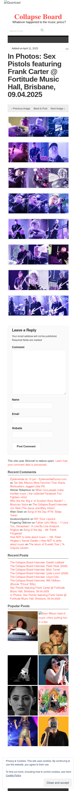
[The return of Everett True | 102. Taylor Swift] (23, 731)
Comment (18, 347)
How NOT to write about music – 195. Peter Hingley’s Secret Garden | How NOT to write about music (35, 540)
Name (15, 399)
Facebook (54, 28)
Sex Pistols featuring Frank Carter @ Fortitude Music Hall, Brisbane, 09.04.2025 (37, 589)
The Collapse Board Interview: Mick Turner (35, 569)
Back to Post (40, 108)
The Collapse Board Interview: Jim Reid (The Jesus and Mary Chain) (39, 506)
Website (17, 428)
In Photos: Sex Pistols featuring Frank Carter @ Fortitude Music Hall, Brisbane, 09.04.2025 (38, 596)
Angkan (14, 530)
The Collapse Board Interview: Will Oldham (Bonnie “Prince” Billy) (35, 582)
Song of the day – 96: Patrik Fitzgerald (33, 531)
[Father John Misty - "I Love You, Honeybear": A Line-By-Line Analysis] (54, 701)
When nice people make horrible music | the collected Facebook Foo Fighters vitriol (37, 493)
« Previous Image (20, 108)
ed (67, 48)
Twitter (49, 28)
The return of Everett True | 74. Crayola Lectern (37, 546)
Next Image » (58, 108)
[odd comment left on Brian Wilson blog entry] (23, 626)
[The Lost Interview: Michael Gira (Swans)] (54, 731)
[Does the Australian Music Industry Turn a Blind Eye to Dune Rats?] (23, 670)
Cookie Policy (13, 775)
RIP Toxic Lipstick (45, 519)
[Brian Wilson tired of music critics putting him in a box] (54, 617)
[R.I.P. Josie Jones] (23, 701)
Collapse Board (38, 16)
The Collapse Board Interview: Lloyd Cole (34, 577)
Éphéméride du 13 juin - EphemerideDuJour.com (38, 479)
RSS (65, 28)
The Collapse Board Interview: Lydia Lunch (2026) (39, 573)
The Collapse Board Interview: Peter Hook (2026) (38, 566)
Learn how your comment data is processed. (37, 462)
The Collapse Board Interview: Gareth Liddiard (37, 562)
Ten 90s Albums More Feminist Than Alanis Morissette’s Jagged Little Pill (37, 484)
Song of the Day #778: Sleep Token (35, 513)
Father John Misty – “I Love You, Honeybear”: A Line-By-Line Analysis (39, 524)
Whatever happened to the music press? (39, 22)
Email (60, 28)
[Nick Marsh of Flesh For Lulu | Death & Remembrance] (53, 639)
